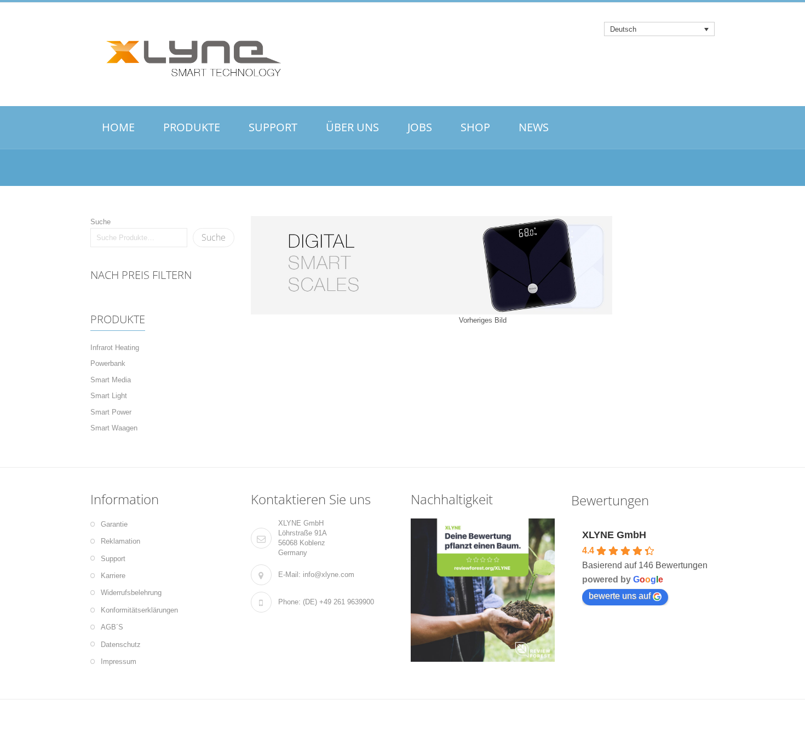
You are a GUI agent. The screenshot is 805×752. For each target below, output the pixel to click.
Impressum (118, 661)
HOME (118, 127)
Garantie (114, 524)
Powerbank (107, 363)
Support (113, 559)
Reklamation (120, 541)
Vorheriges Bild (483, 320)
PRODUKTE (191, 127)
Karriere (113, 576)
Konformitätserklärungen (139, 610)
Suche (100, 222)
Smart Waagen (113, 428)
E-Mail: (289, 574)
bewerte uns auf (620, 596)
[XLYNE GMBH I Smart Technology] (189, 55)
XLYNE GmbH (614, 534)
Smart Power (110, 412)
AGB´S (112, 627)
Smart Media (110, 380)
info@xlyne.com (328, 574)
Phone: (289, 602)
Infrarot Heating (114, 347)
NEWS (534, 127)
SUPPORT (273, 127)
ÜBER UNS (352, 127)
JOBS (419, 127)
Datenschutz (121, 644)
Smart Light (108, 396)
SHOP (475, 127)
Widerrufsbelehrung (131, 592)
